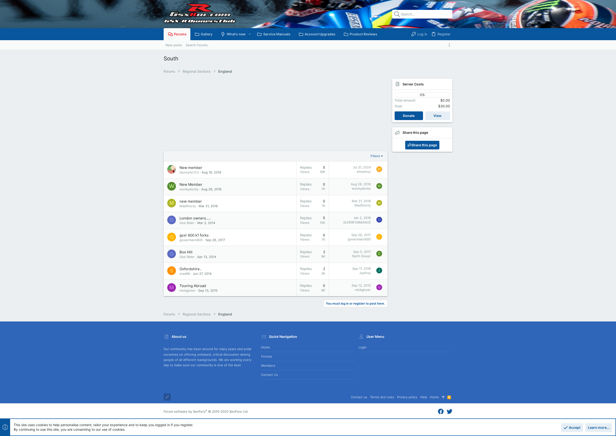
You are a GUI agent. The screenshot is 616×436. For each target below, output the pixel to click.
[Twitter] (449, 412)
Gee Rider (187, 223)
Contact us (269, 375)
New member (191, 167)
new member (191, 201)
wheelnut (364, 171)
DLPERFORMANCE (357, 222)
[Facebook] (441, 412)
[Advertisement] (271, 114)
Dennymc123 (189, 172)
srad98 (185, 274)
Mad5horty (188, 206)
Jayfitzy (365, 273)
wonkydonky (189, 189)
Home (265, 347)
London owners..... (195, 218)
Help (423, 397)
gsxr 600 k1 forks (194, 235)
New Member (191, 184)
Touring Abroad (193, 285)
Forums (266, 356)
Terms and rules (382, 397)
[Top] (443, 397)
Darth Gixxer (361, 256)
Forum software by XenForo (206, 411)
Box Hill (186, 252)
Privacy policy (407, 397)
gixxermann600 (191, 240)
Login (363, 347)
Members (268, 365)
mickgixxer (187, 290)
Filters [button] (375, 156)
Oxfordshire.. (191, 269)
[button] (249, 34)
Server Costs (413, 84)
